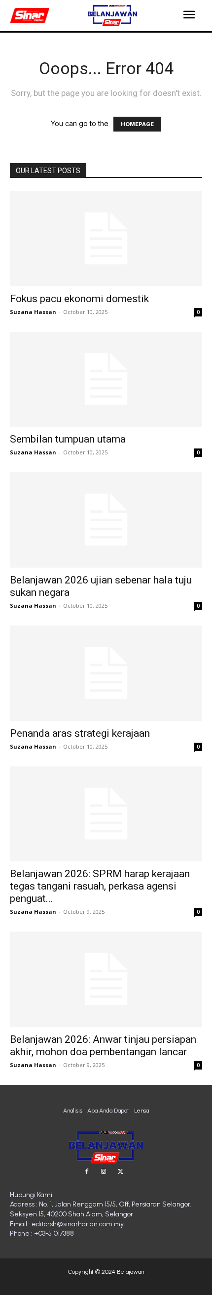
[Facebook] (87, 1172)
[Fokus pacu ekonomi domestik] (106, 238)
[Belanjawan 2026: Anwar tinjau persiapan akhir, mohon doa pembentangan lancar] (106, 979)
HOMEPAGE (137, 124)
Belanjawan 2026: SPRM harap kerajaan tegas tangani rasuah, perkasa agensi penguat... (100, 886)
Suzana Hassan (33, 311)
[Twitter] (120, 1172)
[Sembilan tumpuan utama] (106, 379)
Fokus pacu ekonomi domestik (79, 299)
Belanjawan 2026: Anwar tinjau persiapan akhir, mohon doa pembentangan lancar (103, 1045)
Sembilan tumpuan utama (68, 439)
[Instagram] (103, 1172)
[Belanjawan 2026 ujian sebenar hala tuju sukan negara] (106, 520)
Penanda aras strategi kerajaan (80, 733)
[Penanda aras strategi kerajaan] (106, 673)
